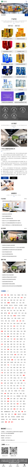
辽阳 (17, 310)
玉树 (16, 411)
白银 (5, 406)
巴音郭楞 (18, 416)
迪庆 (5, 398)
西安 (11, 401)
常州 (8, 323)
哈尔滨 (19, 315)
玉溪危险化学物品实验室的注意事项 (9, 277)
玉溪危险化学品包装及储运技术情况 (9, 256)
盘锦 (21, 310)
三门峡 (21, 352)
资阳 (8, 388)
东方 (8, 380)
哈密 (6, 416)
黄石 (21, 354)
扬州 (2, 326)
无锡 (2, 323)
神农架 (8, 359)
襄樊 (5, 357)
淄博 (11, 344)
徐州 (5, 323)
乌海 (20, 302)
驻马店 (11, 354)
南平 (5, 339)
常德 (8, 362)
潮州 (17, 370)
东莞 (11, 370)
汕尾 (24, 367)
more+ (25, 198)
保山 (17, 393)
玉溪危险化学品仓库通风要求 (8, 275)
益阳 (15, 362)
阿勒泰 (22, 419)
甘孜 (14, 388)
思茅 (2, 396)
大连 (19, 308)
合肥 (5, 331)
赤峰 (23, 302)
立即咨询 (13, 178)
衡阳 (25, 359)
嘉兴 (2, 328)
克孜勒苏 (3, 419)
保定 (2, 297)
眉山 (14, 385)
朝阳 (2, 313)
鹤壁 (2, 352)
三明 (21, 336)
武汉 (18, 354)
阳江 (5, 370)
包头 (17, 302)
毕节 (19, 390)
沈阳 (16, 308)
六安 (21, 333)
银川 (25, 411)
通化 (26, 313)
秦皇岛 (19, 295)
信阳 (5, 354)
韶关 (14, 365)
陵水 (5, 380)
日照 (11, 346)
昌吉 (9, 416)
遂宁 (2, 385)
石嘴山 (2, 414)
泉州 (24, 336)
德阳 (18, 383)
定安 (11, 380)
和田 (10, 419)
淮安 (21, 323)
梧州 (14, 372)
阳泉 (5, 300)
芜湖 (8, 331)
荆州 (17, 357)
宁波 (21, 326)
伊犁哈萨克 (14, 419)
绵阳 (21, 383)
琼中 (2, 380)
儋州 (21, 380)
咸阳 (21, 401)
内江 (5, 385)
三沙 (8, 377)
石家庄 (11, 295)
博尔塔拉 (13, 416)
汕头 (24, 365)
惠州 (17, 367)
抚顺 (25, 308)
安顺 (9, 390)
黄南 (2, 411)
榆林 (8, 403)
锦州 (8, 310)
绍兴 (8, 328)
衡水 (18, 297)
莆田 (17, 336)
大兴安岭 (13, 320)
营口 (11, 310)
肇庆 (14, 367)
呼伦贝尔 (11, 305)
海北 (24, 409)
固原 (9, 414)
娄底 (2, 365)
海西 (19, 411)
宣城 (5, 336)
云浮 (24, 370)
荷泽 (5, 349)
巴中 (5, 388)
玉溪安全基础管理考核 (6, 216)
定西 (2, 409)
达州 (24, 385)
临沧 (5, 396)
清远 (8, 370)
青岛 (8, 344)
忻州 (24, 300)
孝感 (14, 357)
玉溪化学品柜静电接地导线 (7, 254)
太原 (25, 297)
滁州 (8, 333)
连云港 (18, 323)
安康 (11, 403)
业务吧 (18, 462)
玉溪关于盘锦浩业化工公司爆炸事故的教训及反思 (12, 225)
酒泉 (21, 406)
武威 (11, 406)
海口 (2, 377)
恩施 (5, 359)
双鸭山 (8, 318)
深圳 (17, 365)
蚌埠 (11, 331)
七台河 (23, 318)
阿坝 (11, 388)
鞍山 (22, 308)
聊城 (24, 346)
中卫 (12, 414)
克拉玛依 (24, 414)
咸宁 (24, 357)
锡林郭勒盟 (3, 308)
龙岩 (8, 339)
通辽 (2, 305)
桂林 (11, 372)
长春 (12, 313)
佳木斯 (19, 318)
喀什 (7, 419)
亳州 (24, 333)
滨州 (2, 349)
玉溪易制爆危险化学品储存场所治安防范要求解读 (12, 249)
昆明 (8, 393)
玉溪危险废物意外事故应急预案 (8, 283)
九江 (2, 341)
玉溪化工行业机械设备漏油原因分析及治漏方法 (11, 222)
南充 (11, 385)
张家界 (11, 362)
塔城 (19, 419)
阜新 (14, 310)
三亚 (5, 377)
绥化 (9, 320)
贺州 (11, 375)
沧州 (12, 297)
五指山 (14, 377)
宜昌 (2, 357)
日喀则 (21, 398)
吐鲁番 (2, 416)
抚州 (21, 341)
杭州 (17, 326)
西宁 (17, 409)
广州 (11, 365)
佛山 (2, 367)
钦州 (25, 372)
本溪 (2, 310)
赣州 (11, 341)
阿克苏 (22, 416)
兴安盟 (25, 305)
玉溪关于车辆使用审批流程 (7, 218)
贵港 (2, 375)
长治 (8, 300)
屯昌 (25, 377)
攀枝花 (11, 383)
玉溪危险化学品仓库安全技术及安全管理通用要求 (12, 286)
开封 (14, 349)
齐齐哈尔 (23, 315)
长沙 (15, 359)
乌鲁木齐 (19, 414)
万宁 (21, 377)
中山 (14, 370)
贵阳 (24, 388)
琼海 (11, 377)
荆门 (11, 357)
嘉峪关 (24, 403)
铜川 (14, 401)
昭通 (21, 393)
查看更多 (5, 178)
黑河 (6, 320)
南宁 (5, 372)
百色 (8, 375)
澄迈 (14, 380)
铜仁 (12, 390)
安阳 (25, 349)
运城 (21, 300)
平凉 (17, 406)
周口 (8, 354)
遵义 (6, 390)
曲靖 (11, 393)
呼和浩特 (13, 302)
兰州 (21, 403)
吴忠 (6, 414)
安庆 (2, 333)
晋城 (11, 300)
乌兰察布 (21, 305)
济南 (5, 344)
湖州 (5, 328)
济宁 (2, 346)
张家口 (5, 297)
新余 (5, 341)
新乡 (5, 352)
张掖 (14, 406)
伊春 (15, 318)
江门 (5, 367)
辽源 (22, 313)
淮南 (14, 331)
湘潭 (21, 359)
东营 (17, 344)
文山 (14, 396)
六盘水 (2, 390)
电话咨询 (3, 466)
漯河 (17, 352)
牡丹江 (2, 320)
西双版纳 (18, 396)
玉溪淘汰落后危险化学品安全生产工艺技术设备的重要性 (13, 247)
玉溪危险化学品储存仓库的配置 (8, 245)
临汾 (2, 302)
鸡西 (2, 318)
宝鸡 (17, 401)
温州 (24, 326)
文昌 (18, 377)
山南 (17, 398)
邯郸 (22, 295)
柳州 (8, 372)
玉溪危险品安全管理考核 (7, 214)
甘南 (11, 409)
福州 (11, 336)
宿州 (14, 333)
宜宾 (17, 385)
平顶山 (21, 349)
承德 (9, 297)
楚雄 (8, 396)
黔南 (2, 393)
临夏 (8, 409)
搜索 (26, 15)
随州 (2, 359)
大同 (2, 300)
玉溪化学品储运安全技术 (7, 251)
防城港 (21, 372)
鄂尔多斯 (6, 305)
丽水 (24, 328)
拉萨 (11, 398)
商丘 (2, 354)
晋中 (17, 300)
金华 (11, 328)
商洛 (14, 403)
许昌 (14, 352)
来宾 (17, 375)
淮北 (21, 331)
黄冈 (21, 357)
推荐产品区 (10, 25)
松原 (5, 315)
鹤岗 (5, 318)
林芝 (5, 401)
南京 (23, 320)
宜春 (17, 341)
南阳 (25, 352)
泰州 (8, 326)
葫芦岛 (5, 313)
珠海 (21, 365)
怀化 (25, 362)
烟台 (21, 344)
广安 (21, 385)
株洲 (18, 359)
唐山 (15, 295)
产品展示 (17, 466)
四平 (19, 313)
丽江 (24, 393)
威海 (8, 346)
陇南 (5, 409)
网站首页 (10, 466)
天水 (8, 406)
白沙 (17, 380)
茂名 (11, 367)
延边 (11, 315)
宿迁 (11, 326)
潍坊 (24, 344)
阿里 (2, 401)
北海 (17, 372)
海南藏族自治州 (7, 411)
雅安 (2, 388)
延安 (2, 403)
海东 (21, 409)
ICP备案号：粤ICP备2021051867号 (17, 461)
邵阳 (2, 362)
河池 (14, 375)
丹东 (5, 310)
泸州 (15, 383)
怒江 (2, 398)
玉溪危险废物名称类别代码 (7, 281)
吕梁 (5, 302)
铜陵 (25, 331)
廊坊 (15, 297)
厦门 (14, 336)
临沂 (17, 346)
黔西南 (15, 390)
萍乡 (25, 339)
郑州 (11, 349)
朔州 (14, 300)
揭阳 (21, 370)
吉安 (14, 341)
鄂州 (8, 357)
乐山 (8, 385)
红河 (11, 396)
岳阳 (5, 362)
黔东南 (23, 390)
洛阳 (17, 349)
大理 (22, 396)
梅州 (21, 367)
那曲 (25, 398)
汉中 (5, 403)
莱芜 (14, 346)
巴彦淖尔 (16, 305)
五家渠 (2, 422)
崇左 (21, 375)
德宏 (26, 396)
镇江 (5, 326)
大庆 (12, 318)
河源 (2, 370)
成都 (5, 383)
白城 (8, 315)
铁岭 (24, 310)
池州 (2, 336)
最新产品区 (17, 25)
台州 (21, 328)
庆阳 (24, 406)
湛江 (8, 367)
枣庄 (14, 344)
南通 (14, 323)
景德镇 (21, 339)
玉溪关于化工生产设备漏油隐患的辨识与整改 (11, 220)
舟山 (17, 328)
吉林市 (15, 313)
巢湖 (17, 333)
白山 (2, 315)
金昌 (2, 406)
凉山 (17, 388)
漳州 (2, 339)
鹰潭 (8, 341)
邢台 (26, 295)
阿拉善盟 (8, 308)
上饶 (24, 341)
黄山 (5, 333)
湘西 (5, 365)
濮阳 (11, 352)
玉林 (5, 375)
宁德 (11, 339)
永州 (21, 362)
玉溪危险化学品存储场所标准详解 (9, 279)
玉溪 (14, 393)
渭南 (24, 401)
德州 (21, 346)
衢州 (14, 328)
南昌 (17, 339)
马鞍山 (18, 331)
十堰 (25, 354)
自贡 (8, 383)
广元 (25, 383)
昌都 (14, 398)
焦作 (8, 352)
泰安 (5, 346)
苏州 (11, 323)
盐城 (25, 323)
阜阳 (11, 333)
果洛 (13, 411)
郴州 (18, 362)
